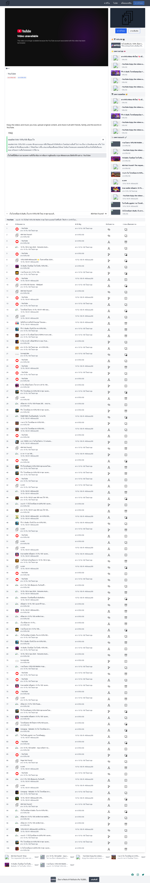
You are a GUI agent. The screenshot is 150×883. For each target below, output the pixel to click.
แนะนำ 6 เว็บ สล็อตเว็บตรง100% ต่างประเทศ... (37, 335)
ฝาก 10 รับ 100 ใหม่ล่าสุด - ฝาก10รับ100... (35, 347)
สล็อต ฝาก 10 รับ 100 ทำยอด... (31, 704)
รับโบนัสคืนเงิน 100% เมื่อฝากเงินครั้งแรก (131, 44)
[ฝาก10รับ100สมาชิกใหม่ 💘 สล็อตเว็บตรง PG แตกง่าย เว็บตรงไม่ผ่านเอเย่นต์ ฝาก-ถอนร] (115, 58)
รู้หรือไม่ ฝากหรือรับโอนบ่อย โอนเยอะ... (34, 322)
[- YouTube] (115, 65)
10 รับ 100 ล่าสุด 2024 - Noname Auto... (35, 247)
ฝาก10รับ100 (126, 146)
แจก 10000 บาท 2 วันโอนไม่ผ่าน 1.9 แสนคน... (36, 441)
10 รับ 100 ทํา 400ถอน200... (30, 610)
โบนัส (115, 3)
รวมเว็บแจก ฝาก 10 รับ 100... (30, 272)
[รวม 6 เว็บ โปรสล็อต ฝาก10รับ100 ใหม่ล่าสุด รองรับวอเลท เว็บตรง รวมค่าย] (115, 174)
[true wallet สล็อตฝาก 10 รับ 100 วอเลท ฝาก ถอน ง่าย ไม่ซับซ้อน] (115, 189)
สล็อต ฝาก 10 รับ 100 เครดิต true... (33, 616)
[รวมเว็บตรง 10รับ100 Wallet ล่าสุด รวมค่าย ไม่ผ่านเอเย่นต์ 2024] (115, 144)
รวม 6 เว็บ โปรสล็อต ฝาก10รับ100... (33, 422)
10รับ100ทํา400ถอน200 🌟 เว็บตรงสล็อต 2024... (37, 259)
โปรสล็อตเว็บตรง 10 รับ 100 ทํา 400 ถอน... (35, 310)
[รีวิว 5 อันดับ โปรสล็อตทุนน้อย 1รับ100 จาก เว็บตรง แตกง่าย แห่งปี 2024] (115, 73)
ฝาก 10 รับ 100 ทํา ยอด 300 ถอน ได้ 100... (35, 497)
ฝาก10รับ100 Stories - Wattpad (32, 285)
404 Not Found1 (97, 213)
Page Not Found (26, 760)
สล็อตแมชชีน (126, 3)
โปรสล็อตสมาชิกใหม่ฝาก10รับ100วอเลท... (35, 723)
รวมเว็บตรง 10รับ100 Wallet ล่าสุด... (33, 666)
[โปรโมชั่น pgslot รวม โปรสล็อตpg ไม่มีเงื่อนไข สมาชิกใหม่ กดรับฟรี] (115, 204)
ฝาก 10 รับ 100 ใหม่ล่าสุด (130, 191)
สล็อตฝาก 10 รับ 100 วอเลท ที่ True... (33, 604)
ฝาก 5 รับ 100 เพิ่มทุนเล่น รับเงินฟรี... (33, 585)
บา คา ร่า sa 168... (27, 454)
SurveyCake (25, 353)
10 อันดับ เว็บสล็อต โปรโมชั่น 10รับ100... (35, 266)
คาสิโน (107, 3)
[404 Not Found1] (115, 166)
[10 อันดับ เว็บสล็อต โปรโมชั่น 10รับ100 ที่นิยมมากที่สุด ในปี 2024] (115, 159)
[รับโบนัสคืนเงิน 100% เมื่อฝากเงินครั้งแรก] (53, 879)
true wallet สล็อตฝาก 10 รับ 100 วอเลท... (35, 554)
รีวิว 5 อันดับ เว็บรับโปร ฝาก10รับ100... (34, 328)
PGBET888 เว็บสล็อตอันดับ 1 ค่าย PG (33, 416)
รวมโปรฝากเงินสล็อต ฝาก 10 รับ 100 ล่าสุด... (36, 560)
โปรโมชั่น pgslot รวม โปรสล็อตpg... (33, 735)
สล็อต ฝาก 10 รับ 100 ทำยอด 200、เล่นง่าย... (36, 403)
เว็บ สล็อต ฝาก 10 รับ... (28, 623)
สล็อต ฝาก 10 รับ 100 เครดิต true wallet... (35, 817)
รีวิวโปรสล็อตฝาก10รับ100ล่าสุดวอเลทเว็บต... (36, 466)
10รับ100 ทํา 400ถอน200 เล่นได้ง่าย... (33, 829)
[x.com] (115, 181)
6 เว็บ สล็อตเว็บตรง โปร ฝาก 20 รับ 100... (35, 385)
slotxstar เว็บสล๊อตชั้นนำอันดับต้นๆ (33, 597)
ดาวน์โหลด (139, 3)
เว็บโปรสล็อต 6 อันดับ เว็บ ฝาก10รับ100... (35, 635)
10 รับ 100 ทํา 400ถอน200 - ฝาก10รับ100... (35, 516)
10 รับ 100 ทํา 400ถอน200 (130, 183)
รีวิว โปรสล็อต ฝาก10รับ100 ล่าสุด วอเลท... (35, 391)
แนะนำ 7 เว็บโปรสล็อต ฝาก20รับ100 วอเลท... (36, 504)
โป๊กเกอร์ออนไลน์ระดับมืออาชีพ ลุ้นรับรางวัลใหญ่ (132, 47)
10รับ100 (124, 60)
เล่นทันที (94, 879)
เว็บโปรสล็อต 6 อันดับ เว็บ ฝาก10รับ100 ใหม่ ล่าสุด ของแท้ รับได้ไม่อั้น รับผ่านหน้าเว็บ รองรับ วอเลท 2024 (31, 213)
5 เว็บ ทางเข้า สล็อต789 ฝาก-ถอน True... (34, 341)
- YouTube (86, 155)
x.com (124, 180)
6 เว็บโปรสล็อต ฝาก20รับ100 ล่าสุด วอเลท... (36, 848)
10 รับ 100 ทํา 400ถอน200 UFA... (32, 798)
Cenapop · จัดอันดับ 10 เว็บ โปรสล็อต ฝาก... (36, 729)
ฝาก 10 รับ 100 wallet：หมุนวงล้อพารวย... (35, 748)
